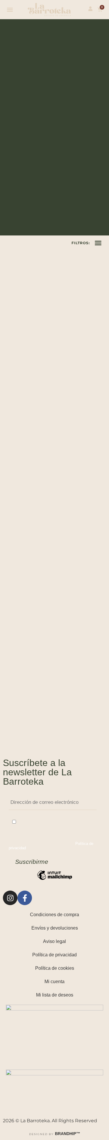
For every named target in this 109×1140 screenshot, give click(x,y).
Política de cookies (54, 968)
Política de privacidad (54, 954)
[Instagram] (10, 898)
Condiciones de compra (54, 914)
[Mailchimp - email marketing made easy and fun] (55, 879)
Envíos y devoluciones (54, 928)
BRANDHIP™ (67, 1133)
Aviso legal (54, 941)
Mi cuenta (54, 981)
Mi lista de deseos (54, 994)
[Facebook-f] (24, 898)
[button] (10, 9)
